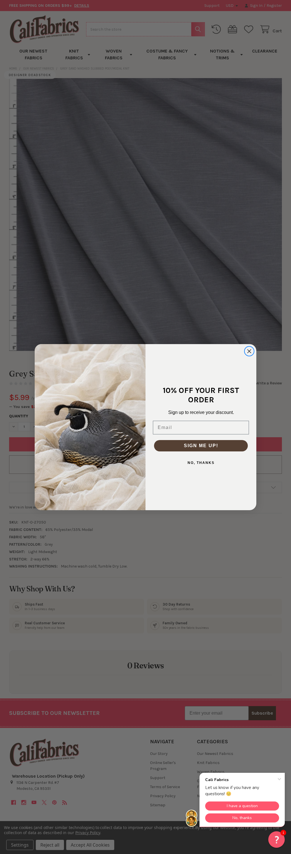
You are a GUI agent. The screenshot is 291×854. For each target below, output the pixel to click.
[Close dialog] (249, 351)
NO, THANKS (201, 463)
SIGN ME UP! (201, 445)
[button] (276, 839)
